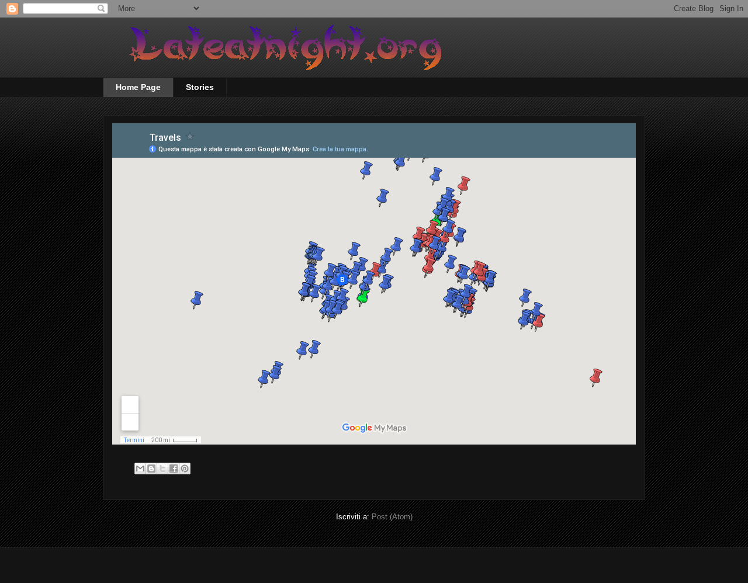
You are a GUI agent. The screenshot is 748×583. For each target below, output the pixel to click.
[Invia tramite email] (140, 468)
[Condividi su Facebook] (173, 468)
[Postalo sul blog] (151, 468)
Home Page (138, 87)
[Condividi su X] (162, 468)
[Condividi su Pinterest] (185, 468)
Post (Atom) (392, 516)
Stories (200, 87)
